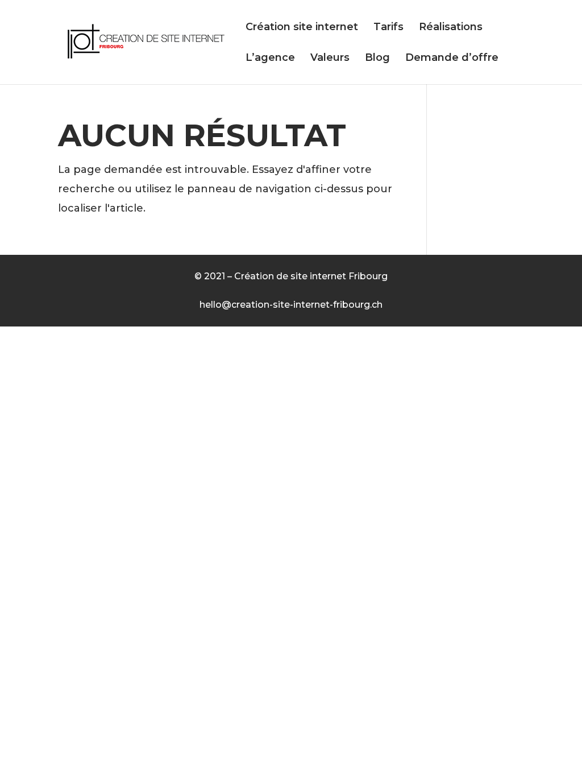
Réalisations (451, 28)
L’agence (270, 58)
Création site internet (302, 28)
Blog (377, 58)
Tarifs (388, 28)
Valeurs (330, 58)
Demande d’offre (451, 58)
